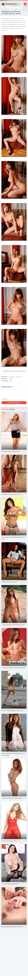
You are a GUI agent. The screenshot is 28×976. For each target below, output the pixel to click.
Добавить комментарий (14, 402)
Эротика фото (11, 376)
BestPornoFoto (12, 4)
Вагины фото (19, 376)
